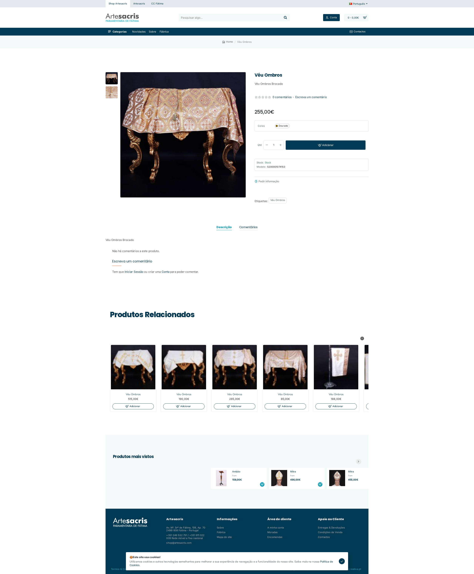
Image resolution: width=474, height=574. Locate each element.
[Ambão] (221, 478)
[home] (227, 42)
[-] (267, 145)
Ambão (236, 471)
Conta (166, 271)
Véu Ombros (277, 200)
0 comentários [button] (282, 97)
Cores (261, 125)
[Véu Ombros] (133, 367)
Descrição (224, 227)
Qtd (260, 144)
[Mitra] (279, 478)
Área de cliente (279, 519)
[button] (111, 73)
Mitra (293, 471)
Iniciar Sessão (134, 271)
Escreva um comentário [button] (311, 97)
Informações (227, 519)
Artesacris (174, 519)
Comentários (248, 227)
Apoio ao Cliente (331, 519)
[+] (281, 145)
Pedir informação (268, 181)
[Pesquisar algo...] (285, 17)
